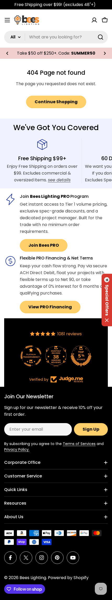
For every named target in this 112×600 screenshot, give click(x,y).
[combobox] (56, 37)
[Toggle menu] (7, 20)
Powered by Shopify (68, 578)
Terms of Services (79, 443)
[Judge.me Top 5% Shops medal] (81, 355)
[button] (7, 53)
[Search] (100, 37)
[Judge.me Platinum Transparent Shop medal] (31, 355)
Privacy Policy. (16, 449)
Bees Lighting (33, 578)
